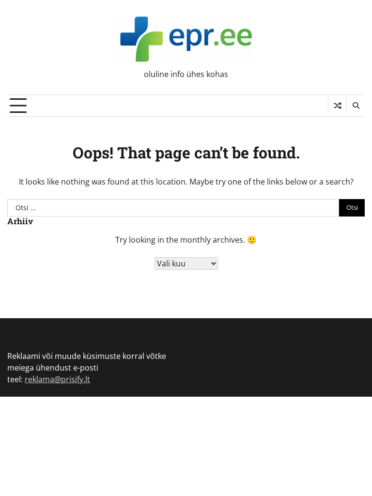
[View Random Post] (337, 105)
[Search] (355, 105)
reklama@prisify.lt (57, 379)
